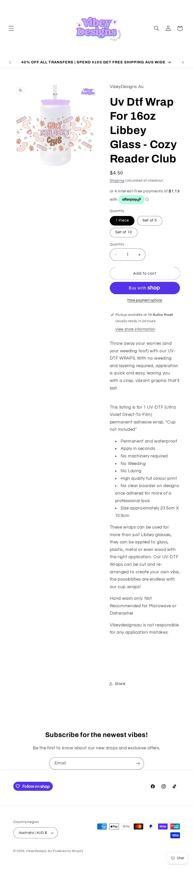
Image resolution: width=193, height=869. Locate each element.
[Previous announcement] (10, 62)
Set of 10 (123, 232)
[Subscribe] (138, 763)
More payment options (144, 300)
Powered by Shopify (68, 851)
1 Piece (122, 220)
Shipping (117, 180)
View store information (135, 329)
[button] (11, 28)
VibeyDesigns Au (39, 851)
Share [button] (120, 684)
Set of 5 (149, 220)
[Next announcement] (182, 62)
